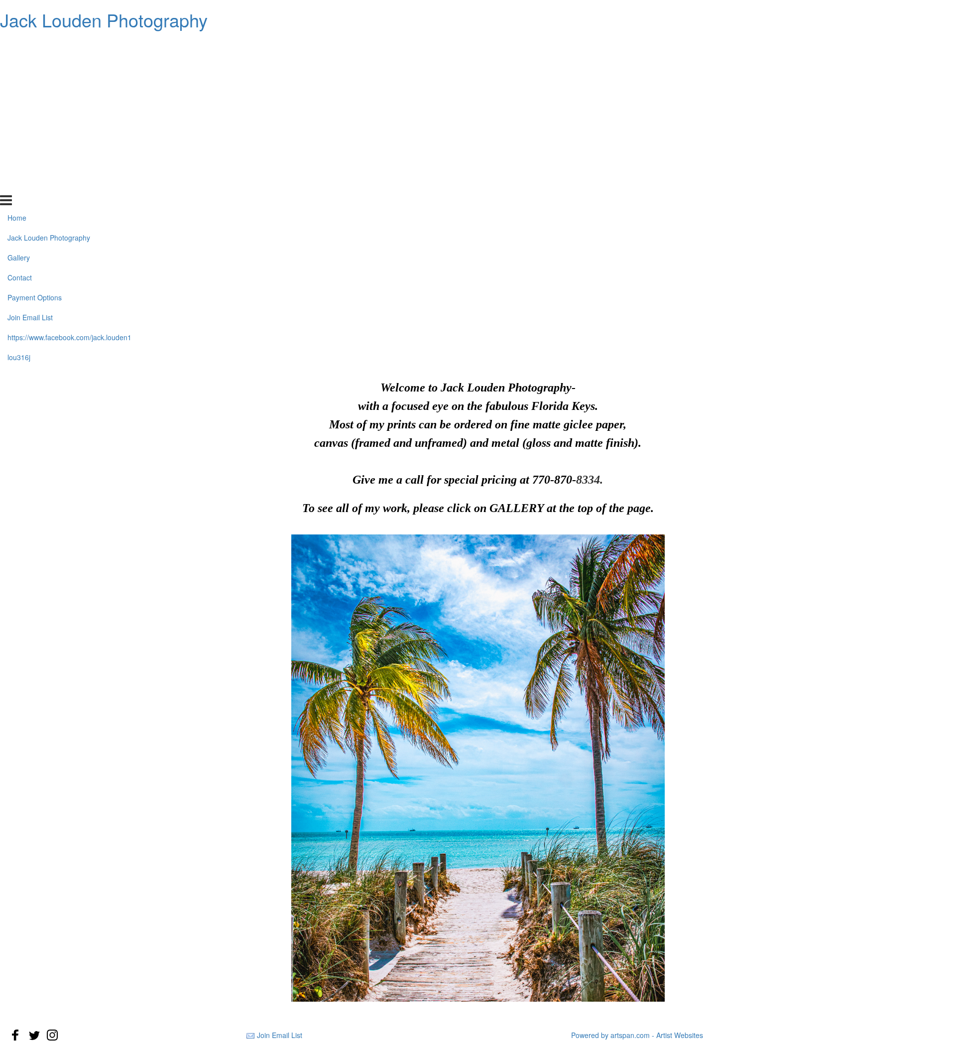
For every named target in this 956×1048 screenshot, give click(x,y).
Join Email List (30, 144)
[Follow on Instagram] (52, 1035)
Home (16, 45)
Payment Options (34, 125)
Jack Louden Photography (104, 19)
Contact (19, 105)
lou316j (18, 184)
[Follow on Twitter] (34, 1035)
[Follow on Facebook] (15, 1035)
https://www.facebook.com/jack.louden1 (69, 164)
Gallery (18, 85)
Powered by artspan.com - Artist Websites (637, 1035)
